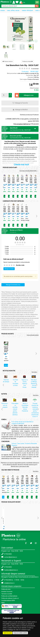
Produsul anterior (8, 61)
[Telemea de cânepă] (6, 377)
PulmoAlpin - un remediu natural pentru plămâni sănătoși (15, 409)
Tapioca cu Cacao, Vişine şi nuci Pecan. (24, 383)
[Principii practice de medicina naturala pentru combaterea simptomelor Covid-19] (35, 400)
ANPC (3, 603)
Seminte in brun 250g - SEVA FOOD (17, 483)
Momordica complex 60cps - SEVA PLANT (36, 482)
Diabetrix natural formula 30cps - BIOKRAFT (6, 350)
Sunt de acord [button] (7, 633)
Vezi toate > (36, 471)
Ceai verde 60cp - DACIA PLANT (18, 181)
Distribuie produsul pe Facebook (29, 114)
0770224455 (8, 554)
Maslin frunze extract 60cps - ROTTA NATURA (26, 211)
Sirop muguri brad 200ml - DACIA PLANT (9, 182)
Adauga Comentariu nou (13, 284)
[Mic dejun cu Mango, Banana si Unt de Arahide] (34, 377)
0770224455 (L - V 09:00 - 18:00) (14, 580)
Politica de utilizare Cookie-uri (10, 598)
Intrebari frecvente (6, 591)
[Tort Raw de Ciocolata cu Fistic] (15, 377)
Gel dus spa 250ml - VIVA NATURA (22, 211)
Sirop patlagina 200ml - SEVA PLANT (13, 482)
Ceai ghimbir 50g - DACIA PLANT (26, 181)
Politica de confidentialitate (9, 596)
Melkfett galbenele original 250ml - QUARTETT (3, 482)
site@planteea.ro (9, 583)
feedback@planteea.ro (11, 570)
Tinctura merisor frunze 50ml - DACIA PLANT (35, 182)
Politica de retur (6, 589)
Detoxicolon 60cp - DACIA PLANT (22, 181)
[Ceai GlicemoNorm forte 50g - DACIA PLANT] (20, 29)
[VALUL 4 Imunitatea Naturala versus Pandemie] (25, 400)
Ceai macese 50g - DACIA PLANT (4, 181)
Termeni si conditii (6, 594)
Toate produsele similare (33, 335)
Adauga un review (9, 268)
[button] (22, 2)
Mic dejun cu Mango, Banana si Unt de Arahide (34, 383)
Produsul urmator (27, 61)
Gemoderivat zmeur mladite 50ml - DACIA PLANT (13, 182)
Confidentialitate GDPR (8, 600)
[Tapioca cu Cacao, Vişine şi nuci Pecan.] (24, 377)
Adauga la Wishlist (21, 109)
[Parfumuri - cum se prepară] (5, 400)
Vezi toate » (34, 372)
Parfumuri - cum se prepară (5, 405)
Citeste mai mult (21, 164)
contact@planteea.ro (10, 557)
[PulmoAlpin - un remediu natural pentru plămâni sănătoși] (15, 400)
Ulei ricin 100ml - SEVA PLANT (8, 482)
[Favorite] (13, 2)
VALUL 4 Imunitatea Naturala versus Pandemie (25, 407)
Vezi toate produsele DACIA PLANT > (28, 170)
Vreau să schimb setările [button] (20, 633)
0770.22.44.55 (34, 124)
